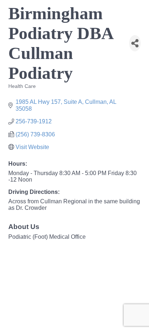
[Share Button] (135, 43)
